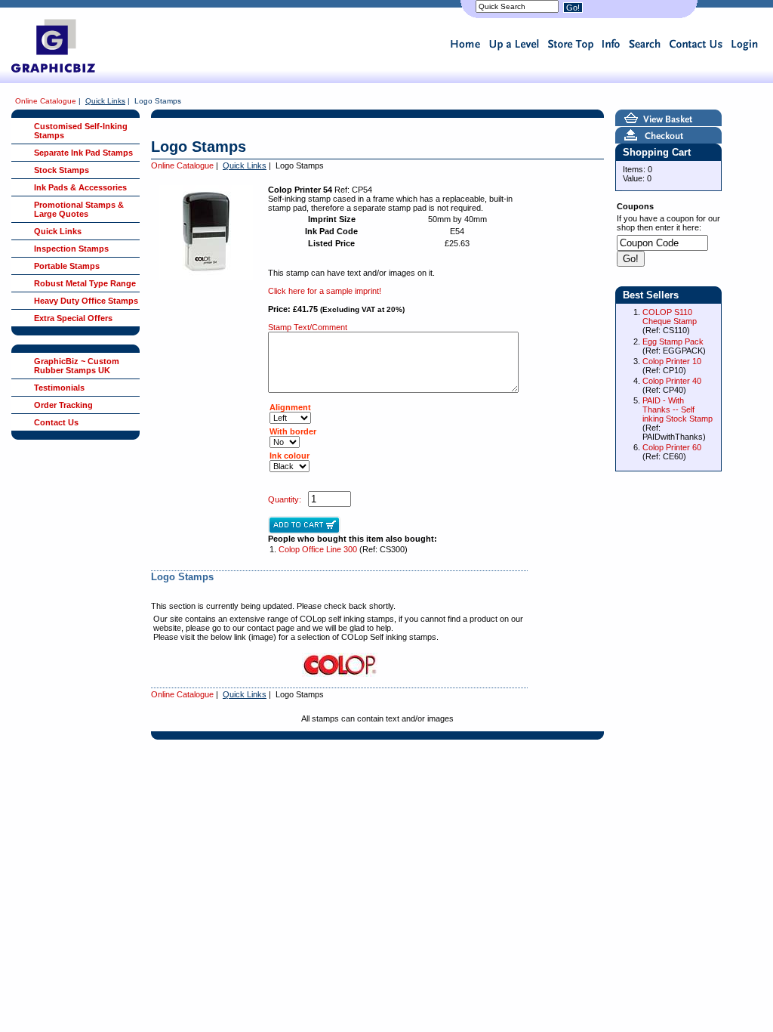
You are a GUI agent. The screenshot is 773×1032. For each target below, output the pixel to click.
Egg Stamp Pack (673, 341)
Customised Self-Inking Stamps (81, 131)
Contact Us (56, 422)
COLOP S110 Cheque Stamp (669, 316)
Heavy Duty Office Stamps (86, 300)
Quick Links (105, 101)
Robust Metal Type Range (85, 283)
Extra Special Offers (73, 318)
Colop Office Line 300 (318, 549)
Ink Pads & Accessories (80, 187)
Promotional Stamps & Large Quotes (79, 209)
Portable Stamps (67, 265)
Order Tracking (63, 404)
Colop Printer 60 (671, 447)
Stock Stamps (61, 170)
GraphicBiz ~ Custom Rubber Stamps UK (76, 366)
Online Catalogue (45, 101)
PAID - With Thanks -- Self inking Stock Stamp (677, 409)
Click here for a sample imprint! (324, 290)
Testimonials (59, 387)
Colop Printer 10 (671, 361)
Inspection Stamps (71, 248)
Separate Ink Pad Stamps (83, 152)
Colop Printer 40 (671, 380)
